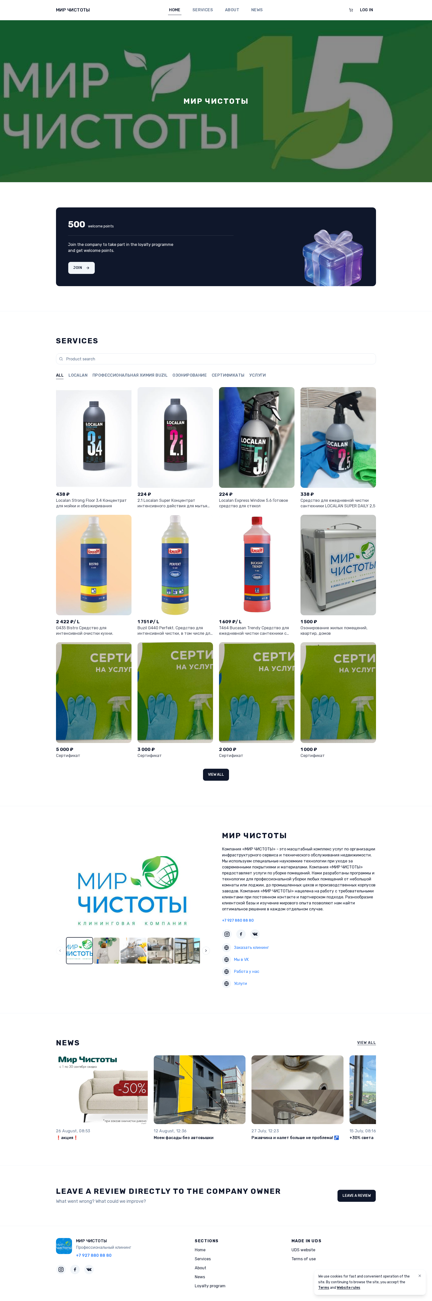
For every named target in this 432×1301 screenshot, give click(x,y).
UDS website (303, 1250)
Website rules (348, 1288)
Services (202, 9)
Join (77, 268)
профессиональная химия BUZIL (130, 375)
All (60, 375)
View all (216, 774)
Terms (323, 1288)
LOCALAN (78, 375)
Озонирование (189, 375)
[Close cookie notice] (420, 1276)
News (257, 9)
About (232, 9)
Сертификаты (228, 375)
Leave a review (356, 1196)
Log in (366, 9)
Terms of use (304, 1259)
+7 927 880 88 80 (238, 920)
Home (174, 9)
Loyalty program (210, 1286)
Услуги (257, 375)
